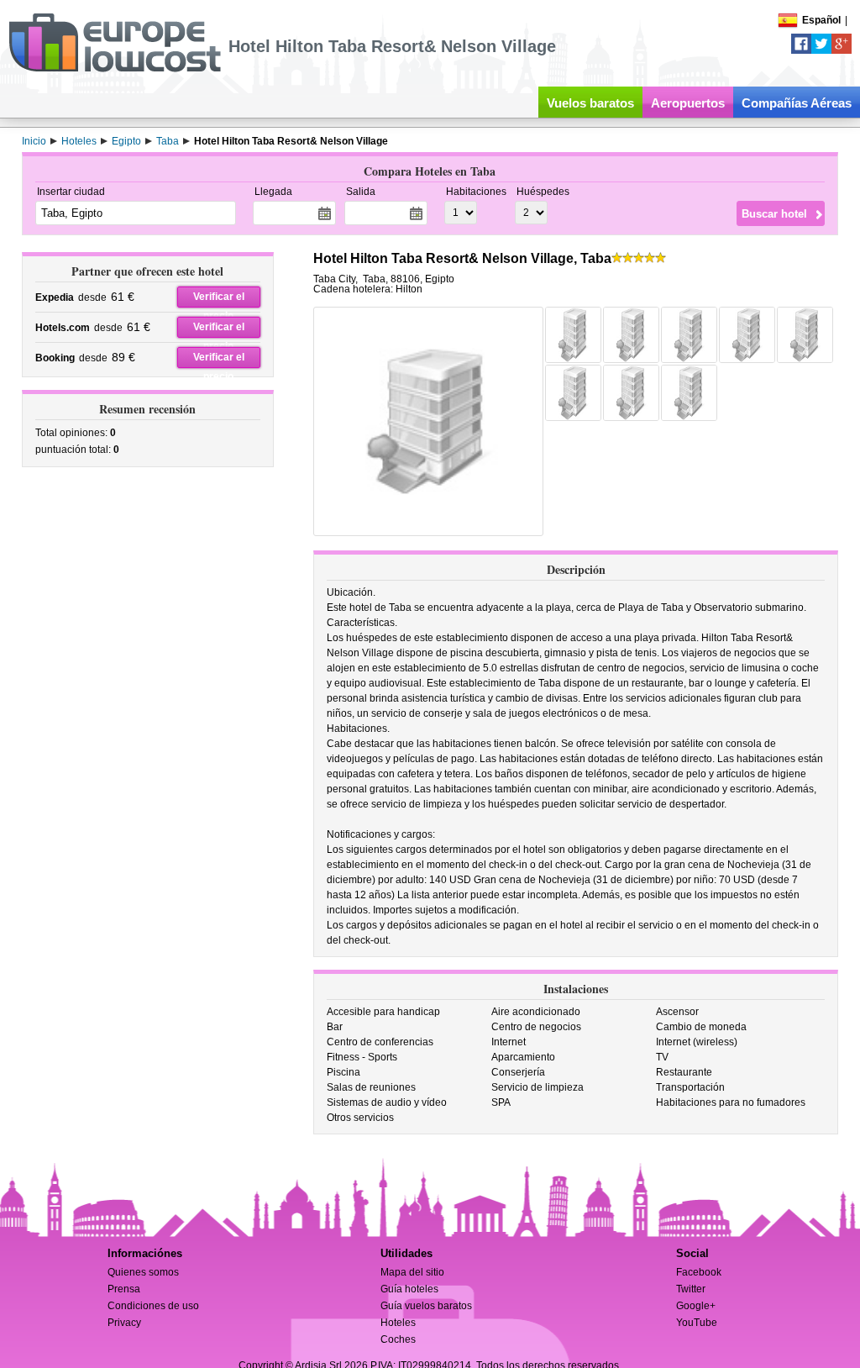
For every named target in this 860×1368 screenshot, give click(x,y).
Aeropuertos (688, 103)
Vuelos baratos (590, 103)
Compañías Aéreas (797, 103)
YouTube (696, 1323)
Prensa (124, 1289)
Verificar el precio (218, 299)
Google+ (696, 1306)
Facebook (698, 1272)
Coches (398, 1339)
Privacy (124, 1323)
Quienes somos (143, 1272)
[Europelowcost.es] (114, 69)
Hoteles (398, 1323)
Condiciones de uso (153, 1306)
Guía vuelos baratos (426, 1306)
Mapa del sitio (412, 1272)
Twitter (690, 1289)
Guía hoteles (409, 1289)
